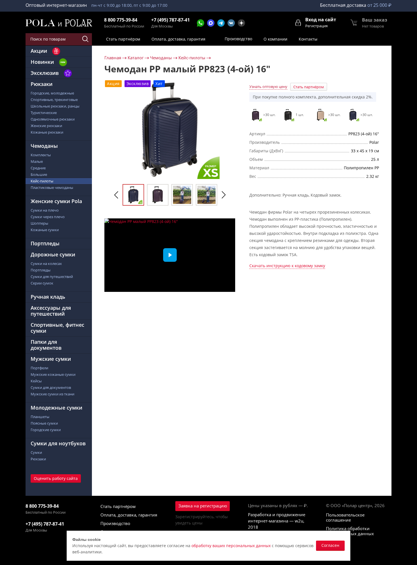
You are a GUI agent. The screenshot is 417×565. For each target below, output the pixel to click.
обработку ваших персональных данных (231, 545)
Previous (116, 195)
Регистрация (316, 25)
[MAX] (210, 23)
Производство (115, 523)
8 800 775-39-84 (120, 20)
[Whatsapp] (200, 23)
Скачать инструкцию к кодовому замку (287, 265)
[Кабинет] (298, 22)
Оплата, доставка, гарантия (128, 515)
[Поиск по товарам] (85, 39)
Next (223, 195)
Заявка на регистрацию (202, 506)
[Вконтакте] (231, 23)
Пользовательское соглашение (345, 517)
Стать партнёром (308, 86)
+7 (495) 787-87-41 (170, 20)
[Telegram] (221, 23)
